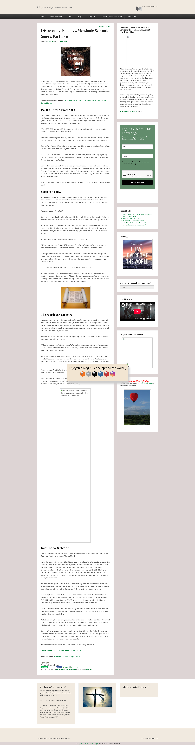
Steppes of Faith (62, 41)
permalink (88, 669)
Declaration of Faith (56, 17)
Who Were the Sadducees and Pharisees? (133, 225)
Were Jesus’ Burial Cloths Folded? (131, 218)
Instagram (156, 1)
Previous (101, 27)
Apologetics (91, 17)
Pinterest (151, 1)
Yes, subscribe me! (137, 182)
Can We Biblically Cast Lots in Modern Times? (135, 223)
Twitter (147, 1)
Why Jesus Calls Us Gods (128, 216)
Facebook (143, 1)
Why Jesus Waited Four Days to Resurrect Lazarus (136, 214)
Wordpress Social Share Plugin (87, 744)
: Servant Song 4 (61, 651)
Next (108, 27)
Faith (69, 17)
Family (79, 17)
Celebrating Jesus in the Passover (111, 17)
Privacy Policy (131, 17)
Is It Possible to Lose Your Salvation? (132, 221)
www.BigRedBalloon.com (145, 383)
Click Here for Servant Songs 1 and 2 (66, 656)
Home (42, 17)
